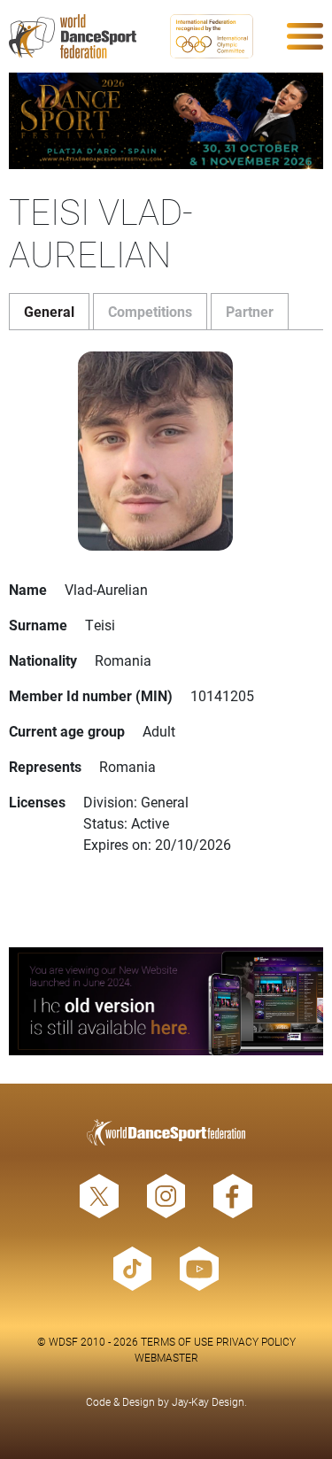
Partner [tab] (250, 311)
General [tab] (49, 311)
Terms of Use (177, 1341)
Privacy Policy (256, 1341)
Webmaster (166, 1357)
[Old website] (166, 1001)
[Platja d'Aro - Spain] (166, 121)
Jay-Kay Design (208, 1401)
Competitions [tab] (150, 311)
